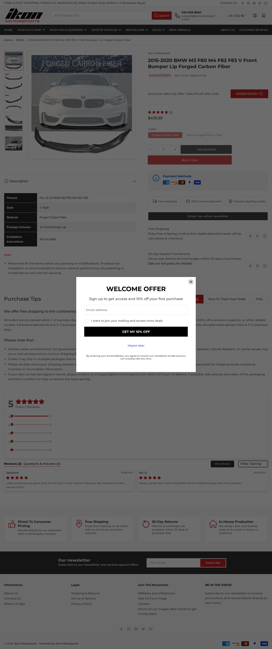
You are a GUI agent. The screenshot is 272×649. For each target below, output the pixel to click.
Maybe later (136, 345)
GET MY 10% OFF (136, 332)
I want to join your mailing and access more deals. (127, 321)
